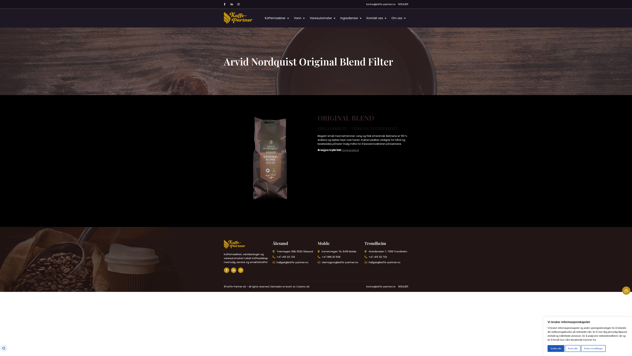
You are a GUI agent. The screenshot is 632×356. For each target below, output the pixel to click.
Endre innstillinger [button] (593, 348)
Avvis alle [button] (573, 348)
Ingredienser (349, 18)
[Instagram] (240, 270)
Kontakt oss (375, 18)
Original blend (350, 150)
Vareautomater (321, 18)
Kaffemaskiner (275, 18)
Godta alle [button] (556, 348)
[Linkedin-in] (233, 270)
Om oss (396, 18)
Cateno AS (303, 286)
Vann (297, 18)
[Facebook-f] (226, 270)
